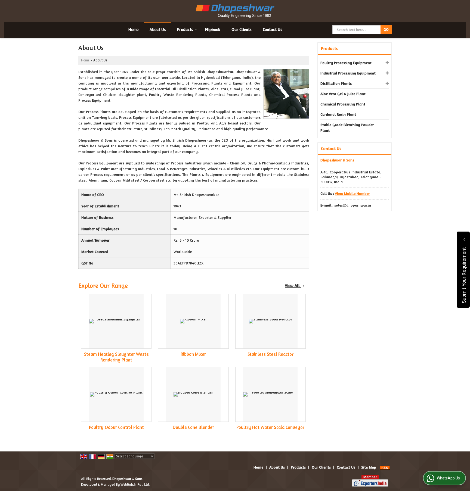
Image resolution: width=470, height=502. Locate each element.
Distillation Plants (336, 83)
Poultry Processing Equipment (346, 62)
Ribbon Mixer (193, 354)
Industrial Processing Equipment (348, 73)
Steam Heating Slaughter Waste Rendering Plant (116, 357)
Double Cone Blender (193, 427)
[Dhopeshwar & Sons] (235, 11)
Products (185, 29)
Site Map (368, 467)
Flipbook (212, 29)
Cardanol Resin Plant (338, 114)
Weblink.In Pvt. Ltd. (135, 484)
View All (293, 285)
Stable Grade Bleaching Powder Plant (347, 127)
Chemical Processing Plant (342, 104)
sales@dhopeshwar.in (352, 205)
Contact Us (272, 29)
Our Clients (241, 29)
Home (133, 29)
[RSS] (385, 467)
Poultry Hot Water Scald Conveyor (270, 427)
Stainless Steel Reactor (270, 354)
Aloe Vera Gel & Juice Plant (343, 93)
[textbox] (357, 29)
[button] (352, 193)
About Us (158, 29)
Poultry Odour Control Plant (116, 427)
